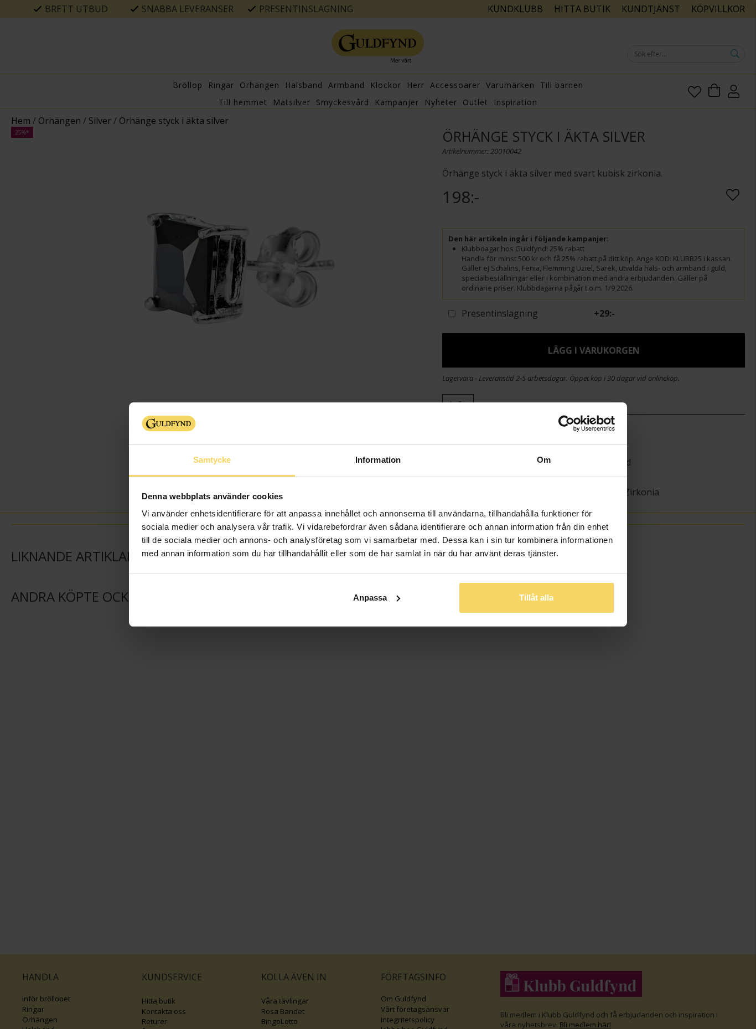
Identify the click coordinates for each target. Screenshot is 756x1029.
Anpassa (370, 597)
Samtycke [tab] (212, 459)
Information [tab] (378, 459)
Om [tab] (544, 459)
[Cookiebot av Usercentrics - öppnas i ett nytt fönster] (566, 423)
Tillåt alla (536, 597)
